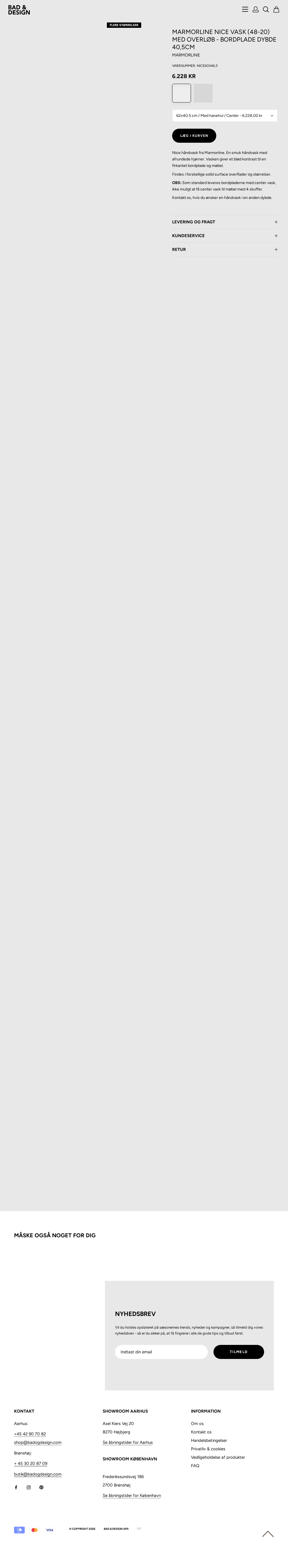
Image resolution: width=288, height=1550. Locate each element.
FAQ (195, 1465)
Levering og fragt (193, 221)
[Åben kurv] (276, 9)
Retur (179, 249)
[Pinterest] (41, 1487)
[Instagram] (29, 1487)
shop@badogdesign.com (38, 1442)
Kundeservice (188, 235)
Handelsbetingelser (209, 1440)
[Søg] (266, 9)
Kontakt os (201, 1432)
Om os (197, 1423)
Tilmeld (239, 1352)
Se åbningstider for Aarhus (128, 1442)
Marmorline (186, 55)
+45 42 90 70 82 (30, 1433)
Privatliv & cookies (208, 1448)
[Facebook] (16, 1487)
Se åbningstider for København (132, 1495)
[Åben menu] (245, 10)
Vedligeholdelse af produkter (218, 1457)
